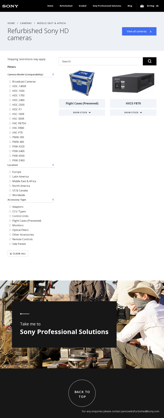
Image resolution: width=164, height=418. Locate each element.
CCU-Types (19, 211)
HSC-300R (18, 118)
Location (13, 164)
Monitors (18, 225)
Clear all (19, 253)
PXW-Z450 (18, 160)
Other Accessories (23, 234)
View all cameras (137, 31)
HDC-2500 (18, 104)
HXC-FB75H (19, 123)
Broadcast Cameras (24, 81)
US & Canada (20, 190)
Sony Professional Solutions (107, 5)
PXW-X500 (18, 156)
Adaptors (17, 207)
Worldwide (18, 195)
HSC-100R (18, 114)
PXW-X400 (18, 151)
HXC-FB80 (18, 128)
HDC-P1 (17, 109)
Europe (16, 172)
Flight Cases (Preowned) (26, 220)
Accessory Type (17, 199)
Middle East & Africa (51, 23)
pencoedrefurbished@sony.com (140, 411)
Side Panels (19, 244)
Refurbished (66, 5)
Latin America (20, 176)
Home (50, 5)
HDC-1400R (19, 86)
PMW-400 (18, 142)
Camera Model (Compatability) (25, 74)
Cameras (26, 23)
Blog (130, 5)
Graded (82, 5)
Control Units (20, 216)
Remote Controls (22, 239)
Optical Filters (20, 230)
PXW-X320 (18, 146)
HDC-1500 (18, 91)
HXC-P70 (17, 132)
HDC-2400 (18, 100)
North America (21, 186)
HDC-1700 (18, 95)
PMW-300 (18, 137)
